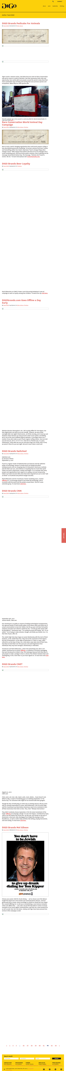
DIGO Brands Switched (14, 451)
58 (31, 1045)
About (44, 6)
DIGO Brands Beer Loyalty (16, 163)
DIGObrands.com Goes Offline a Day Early (21, 301)
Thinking (62, 6)
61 (44, 1045)
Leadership (55, 6)
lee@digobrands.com (20, 1065)
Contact (59, 1)
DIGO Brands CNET (12, 664)
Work (49, 6)
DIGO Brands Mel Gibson (15, 827)
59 (35, 1045)
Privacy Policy (9, 1070)
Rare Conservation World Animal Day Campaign (22, 123)
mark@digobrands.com (9, 1065)
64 (56, 1045)
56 (23, 1045)
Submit (56, 1058)
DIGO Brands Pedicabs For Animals (21, 23)
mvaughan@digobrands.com (45, 1065)
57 (27, 1045)
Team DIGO (6, 26)
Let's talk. (63, 535)
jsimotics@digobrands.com (32, 1065)
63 (52, 1045)
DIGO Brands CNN (12, 490)
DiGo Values (20, 26)
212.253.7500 (30, 1068)
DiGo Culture (20, 305)
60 (39, 1045)
